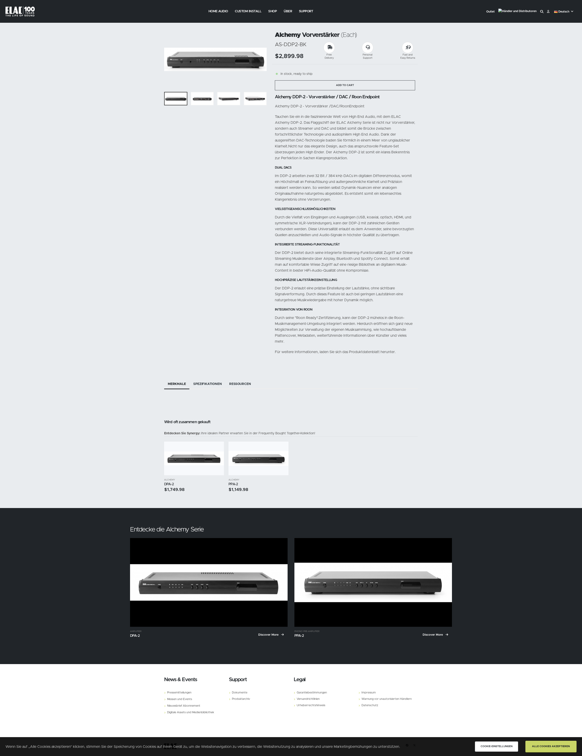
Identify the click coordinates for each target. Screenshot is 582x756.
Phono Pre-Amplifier (306, 631)
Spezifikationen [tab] (207, 384)
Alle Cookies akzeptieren (551, 746)
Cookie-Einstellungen (496, 746)
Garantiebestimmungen (312, 692)
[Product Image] (194, 458)
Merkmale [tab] (177, 384)
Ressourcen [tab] (240, 384)
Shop (272, 11)
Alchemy (169, 480)
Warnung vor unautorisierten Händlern (386, 699)
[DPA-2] (209, 582)
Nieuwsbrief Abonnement (183, 705)
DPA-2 (169, 484)
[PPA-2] (373, 582)
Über (288, 11)
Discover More (268, 634)
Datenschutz (369, 705)
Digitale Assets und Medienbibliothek (190, 712)
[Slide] (170, 59)
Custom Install (248, 11)
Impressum (368, 692)
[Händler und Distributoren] (517, 12)
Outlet (490, 11)
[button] (564, 12)
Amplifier (135, 631)
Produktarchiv (241, 699)
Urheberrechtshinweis (311, 705)
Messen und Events (179, 699)
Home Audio (218, 11)
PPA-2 (233, 484)
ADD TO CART (345, 85)
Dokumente (239, 692)
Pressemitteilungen (179, 692)
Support (306, 11)
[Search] (541, 11)
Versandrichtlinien (308, 699)
